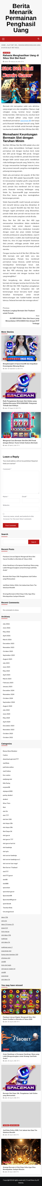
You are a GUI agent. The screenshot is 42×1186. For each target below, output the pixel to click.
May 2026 (6, 632)
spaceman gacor (8, 891)
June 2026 (6, 628)
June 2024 (6, 714)
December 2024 (8, 690)
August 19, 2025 (14, 408)
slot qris (17, 358)
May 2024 (6, 718)
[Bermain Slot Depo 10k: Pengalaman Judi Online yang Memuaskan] (21, 1078)
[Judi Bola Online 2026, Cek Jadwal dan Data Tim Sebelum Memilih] (21, 1115)
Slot (4, 358)
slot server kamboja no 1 (11, 859)
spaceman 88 (25, 120)
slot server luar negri (10, 863)
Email (24, 496)
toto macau (5, 931)
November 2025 (8, 647)
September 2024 (9, 702)
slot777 (5, 871)
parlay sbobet (8, 795)
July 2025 (6, 663)
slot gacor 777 (8, 839)
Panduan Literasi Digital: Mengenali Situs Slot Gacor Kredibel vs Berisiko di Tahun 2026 (19, 558)
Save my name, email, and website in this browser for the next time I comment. (18, 517)
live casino (6, 775)
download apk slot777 (11, 759)
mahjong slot (7, 779)
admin (6, 61)
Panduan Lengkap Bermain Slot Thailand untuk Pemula (19, 310)
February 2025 (8, 682)
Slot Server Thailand (10, 867)
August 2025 (7, 659)
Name (5, 496)
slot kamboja (7, 847)
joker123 (4, 928)
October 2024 (8, 698)
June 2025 (6, 667)
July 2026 (6, 624)
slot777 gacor (8, 875)
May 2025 (6, 671)
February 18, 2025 (15, 61)
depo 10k (4, 917)
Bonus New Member (10, 751)
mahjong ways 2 (6, 947)
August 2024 (7, 706)
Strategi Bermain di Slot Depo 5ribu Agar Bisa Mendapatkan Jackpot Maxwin (19, 595)
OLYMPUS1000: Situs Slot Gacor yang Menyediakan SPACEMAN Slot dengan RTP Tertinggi (22, 319)
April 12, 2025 (13, 445)
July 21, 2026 (13, 1060)
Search (4, 534)
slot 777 (6, 815)
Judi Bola (6, 763)
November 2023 (8, 729)
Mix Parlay (6, 783)
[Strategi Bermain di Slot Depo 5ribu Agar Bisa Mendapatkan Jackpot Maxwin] (21, 1152)
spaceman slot (6, 951)
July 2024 (6, 710)
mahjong (4, 939)
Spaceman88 (7, 895)
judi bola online (8, 767)
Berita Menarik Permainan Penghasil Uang (21, 18)
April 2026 (6, 636)
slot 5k (5, 811)
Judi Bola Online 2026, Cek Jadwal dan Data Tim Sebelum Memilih (19, 586)
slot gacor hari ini (9, 843)
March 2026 (7, 639)
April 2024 (6, 722)
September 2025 (9, 655)
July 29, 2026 (13, 1021)
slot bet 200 (6, 52)
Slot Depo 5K (7, 831)
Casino (5, 755)
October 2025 (8, 651)
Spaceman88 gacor (9, 899)
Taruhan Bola (7, 907)
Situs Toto (6, 803)
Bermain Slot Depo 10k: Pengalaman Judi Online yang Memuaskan (20, 577)
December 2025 (8, 643)
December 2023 (8, 726)
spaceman (6, 887)
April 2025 (6, 675)
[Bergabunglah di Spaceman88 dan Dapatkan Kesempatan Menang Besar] (21, 348)
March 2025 (7, 679)
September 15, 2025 (15, 368)
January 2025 (7, 686)
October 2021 (8, 737)
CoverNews (30, 1180)
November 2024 (8, 694)
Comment (7, 469)
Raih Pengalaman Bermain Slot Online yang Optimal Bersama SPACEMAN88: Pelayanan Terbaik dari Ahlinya (20, 403)
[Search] (38, 39)
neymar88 (6, 787)
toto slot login (6, 965)
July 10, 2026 (13, 1097)
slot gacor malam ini (8, 969)
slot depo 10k (8, 823)
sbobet (5, 799)
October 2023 (8, 733)
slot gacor (6, 835)
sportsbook (7, 903)
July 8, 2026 (13, 1134)
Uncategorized (8, 912)
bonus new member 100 (9, 954)
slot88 (5, 879)
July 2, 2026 (13, 1171)
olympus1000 (7, 791)
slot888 (5, 883)
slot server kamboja (10, 855)
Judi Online (7, 771)
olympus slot (5, 958)
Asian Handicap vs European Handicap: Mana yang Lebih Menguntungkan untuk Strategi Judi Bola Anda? (20, 567)
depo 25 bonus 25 (7, 924)
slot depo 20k (8, 827)
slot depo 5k (5, 942)
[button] (3, 38)
